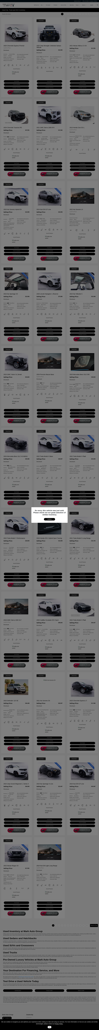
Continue (49, 519)
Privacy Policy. (59, 1024)
